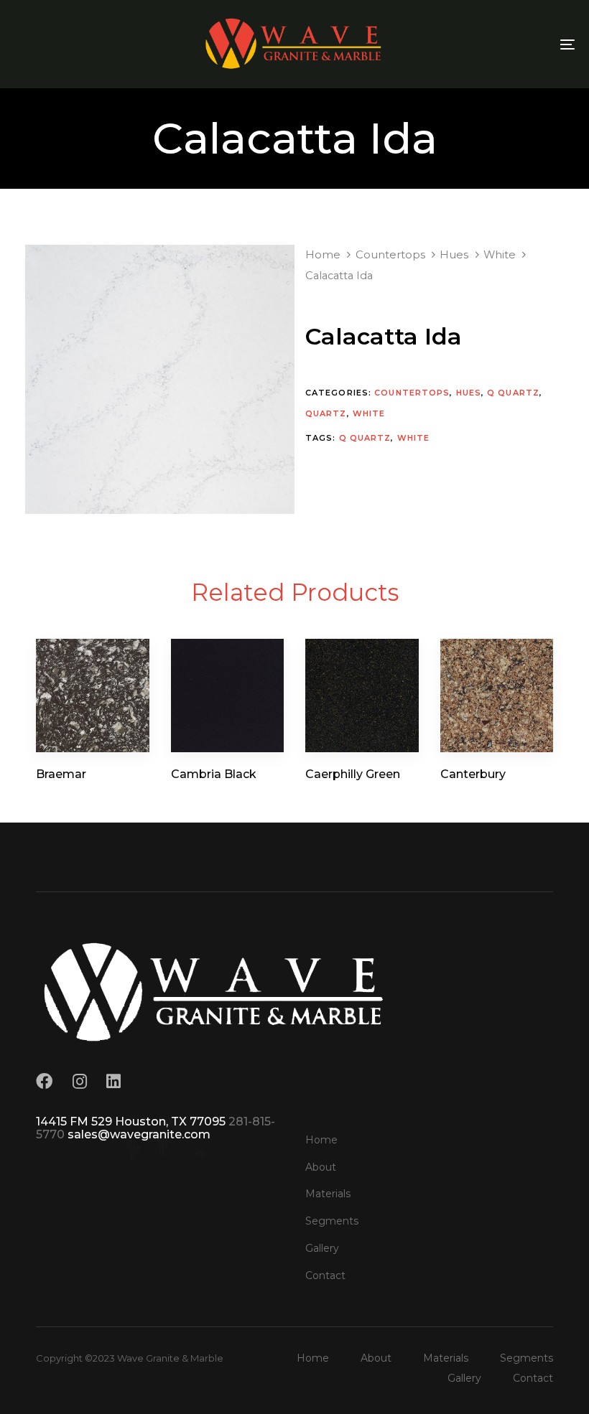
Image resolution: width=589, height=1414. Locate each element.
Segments (331, 1220)
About (320, 1167)
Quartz (326, 413)
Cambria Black (213, 774)
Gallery (322, 1248)
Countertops (390, 254)
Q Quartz (513, 393)
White (499, 254)
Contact (325, 1275)
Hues (454, 254)
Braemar (61, 774)
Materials (328, 1193)
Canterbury (473, 774)
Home (322, 254)
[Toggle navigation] (481, 44)
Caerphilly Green (352, 774)
